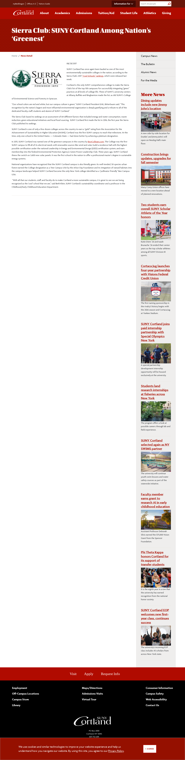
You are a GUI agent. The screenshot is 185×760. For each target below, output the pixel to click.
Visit (73, 674)
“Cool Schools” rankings (92, 76)
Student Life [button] (128, 13)
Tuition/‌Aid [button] (106, 13)
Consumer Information (159, 688)
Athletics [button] (149, 13)
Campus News (149, 56)
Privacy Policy (116, 751)
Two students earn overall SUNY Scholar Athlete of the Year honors (155, 211)
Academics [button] (62, 13)
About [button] (44, 13)
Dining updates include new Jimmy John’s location (154, 104)
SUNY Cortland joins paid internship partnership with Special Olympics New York (155, 332)
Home (14, 56)
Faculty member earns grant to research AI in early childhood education (155, 500)
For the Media (149, 80)
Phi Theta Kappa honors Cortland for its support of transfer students (155, 558)
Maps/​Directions (92, 688)
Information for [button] (122, 3)
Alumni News (148, 72)
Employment (19, 688)
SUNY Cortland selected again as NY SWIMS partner (155, 444)
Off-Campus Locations (25, 693)
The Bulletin (148, 64)
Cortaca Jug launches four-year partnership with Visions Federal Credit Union (155, 272)
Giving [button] (166, 13)
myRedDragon (18, 4)
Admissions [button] (84, 13)
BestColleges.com (96, 141)
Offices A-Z (31, 4)
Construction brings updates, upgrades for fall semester (156, 158)
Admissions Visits (92, 693)
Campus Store (20, 699)
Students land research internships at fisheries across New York (154, 392)
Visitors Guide (44, 4)
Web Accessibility (156, 699)
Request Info (110, 674)
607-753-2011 (94, 736)
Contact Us (152, 705)
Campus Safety (155, 693)
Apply (88, 674)
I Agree (150, 749)
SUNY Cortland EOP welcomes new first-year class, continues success (155, 616)
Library (16, 705)
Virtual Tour (89, 699)
